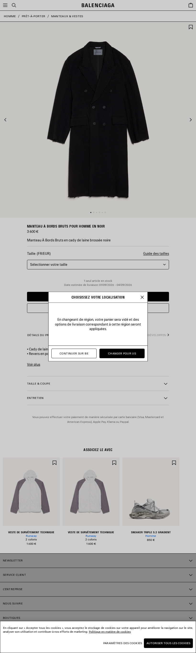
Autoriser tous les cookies (168, 643)
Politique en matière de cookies (110, 631)
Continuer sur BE (74, 353)
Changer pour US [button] (122, 353)
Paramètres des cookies (122, 643)
